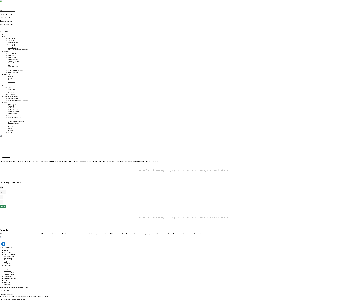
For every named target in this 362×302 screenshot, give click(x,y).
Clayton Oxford (12, 57)
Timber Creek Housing (14, 67)
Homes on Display (9, 44)
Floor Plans (7, 36)
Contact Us (11, 82)
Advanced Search (357, 210)
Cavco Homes (12, 53)
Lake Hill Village (13, 48)
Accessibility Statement (41, 296)
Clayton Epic (11, 55)
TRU (9, 69)
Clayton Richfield (13, 59)
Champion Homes (13, 72)
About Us (7, 74)
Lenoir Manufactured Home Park (18, 50)
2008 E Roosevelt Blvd (7, 11)
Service (10, 78)
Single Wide (11, 38)
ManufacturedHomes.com (16, 299)
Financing (10, 80)
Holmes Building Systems (16, 70)
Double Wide (12, 40)
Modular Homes (13, 42)
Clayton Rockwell (13, 61)
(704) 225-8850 (5, 18)
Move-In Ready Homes (11, 46)
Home (6, 250)
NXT (9, 65)
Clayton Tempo (12, 63)
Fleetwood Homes (10, 260)
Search (3, 206)
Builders (6, 52)
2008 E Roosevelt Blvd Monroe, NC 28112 (14, 287)
